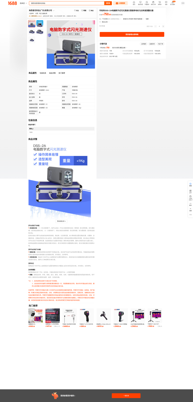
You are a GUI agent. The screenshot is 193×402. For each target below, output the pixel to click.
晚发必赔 (105, 22)
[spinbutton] (159, 26)
